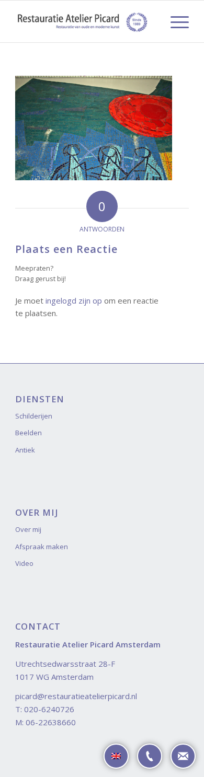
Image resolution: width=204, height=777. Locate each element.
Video (24, 563)
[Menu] (174, 21)
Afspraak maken (41, 546)
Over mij (28, 529)
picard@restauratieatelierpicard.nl (76, 696)
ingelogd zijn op (74, 300)
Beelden (28, 432)
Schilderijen (33, 416)
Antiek (25, 450)
